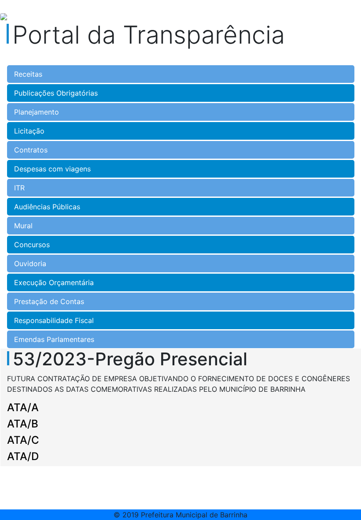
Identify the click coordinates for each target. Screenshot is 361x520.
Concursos (32, 244)
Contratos (31, 149)
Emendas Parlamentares (54, 339)
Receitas (28, 74)
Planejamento (36, 112)
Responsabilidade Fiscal (54, 320)
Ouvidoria (30, 263)
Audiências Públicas (47, 206)
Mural (23, 225)
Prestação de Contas (49, 301)
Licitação (29, 130)
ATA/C (23, 440)
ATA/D (23, 456)
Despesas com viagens (52, 168)
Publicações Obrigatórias (56, 93)
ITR (19, 187)
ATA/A (23, 407)
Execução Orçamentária (54, 282)
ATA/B (22, 423)
